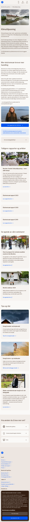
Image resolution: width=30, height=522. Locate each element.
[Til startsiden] (2, 2)
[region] (15, 506)
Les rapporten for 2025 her (14, 125)
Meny (27, 2)
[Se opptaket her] (15, 242)
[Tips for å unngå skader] (15, 317)
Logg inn (22, 2)
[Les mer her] (15, 159)
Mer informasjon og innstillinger (8, 510)
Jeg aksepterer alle (15, 518)
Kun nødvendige (15, 513)
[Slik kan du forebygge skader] (15, 349)
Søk (18, 2)
